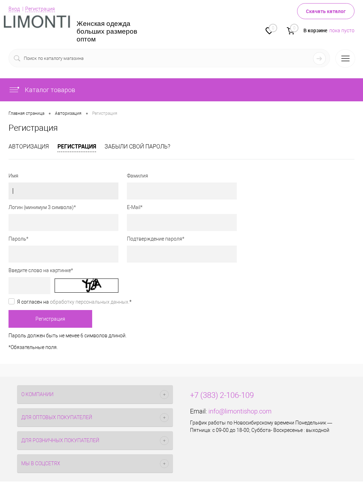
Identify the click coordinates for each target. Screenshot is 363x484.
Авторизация (29, 146)
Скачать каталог (326, 11)
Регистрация (40, 9)
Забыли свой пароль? (137, 146)
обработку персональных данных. (89, 302)
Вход (14, 9)
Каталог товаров (49, 90)
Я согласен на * (74, 302)
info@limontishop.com (240, 411)
